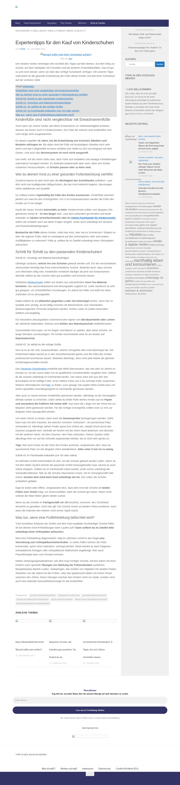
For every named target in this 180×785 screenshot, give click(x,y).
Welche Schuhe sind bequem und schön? (91, 599)
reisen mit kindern (139, 268)
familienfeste (130, 222)
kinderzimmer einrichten (134, 248)
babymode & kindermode (146, 203)
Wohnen (82, 23)
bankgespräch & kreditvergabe (138, 206)
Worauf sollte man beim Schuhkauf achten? (33, 603)
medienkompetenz (143, 254)
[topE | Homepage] (23, 10)
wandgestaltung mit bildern (136, 284)
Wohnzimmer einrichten (135, 294)
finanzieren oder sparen (145, 222)
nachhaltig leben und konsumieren (144, 262)
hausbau (135, 234)
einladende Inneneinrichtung (136, 213)
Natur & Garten (145, 158)
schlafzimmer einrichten (135, 272)
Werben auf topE (68, 768)
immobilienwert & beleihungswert (140, 238)
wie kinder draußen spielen (143, 288)
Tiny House (66, 23)
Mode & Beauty (76, 31)
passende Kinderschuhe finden (94, 595)
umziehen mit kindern (135, 278)
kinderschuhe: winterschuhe (69, 595)
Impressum (87, 768)
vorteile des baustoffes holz (144, 281)
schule (148, 271)
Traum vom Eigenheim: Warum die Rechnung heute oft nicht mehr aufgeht (151, 146)
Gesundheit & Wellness (30, 31)
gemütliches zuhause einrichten (139, 228)
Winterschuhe (35, 282)
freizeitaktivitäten (132, 225)
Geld (140, 136)
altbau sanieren (131, 203)
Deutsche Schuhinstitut (34, 368)
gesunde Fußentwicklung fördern (42, 595)
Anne (22, 49)
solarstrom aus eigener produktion (146, 275)
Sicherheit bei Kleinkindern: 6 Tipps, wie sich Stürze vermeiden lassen (97, 649)
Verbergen (28, 86)
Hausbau (51, 23)
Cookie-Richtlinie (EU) (127, 768)
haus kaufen (148, 235)
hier (48, 385)
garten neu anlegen (148, 225)
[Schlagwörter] (155, 129)
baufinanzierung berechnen (148, 209)
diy (161, 209)
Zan (70, 59)
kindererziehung (156, 245)
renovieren (153, 268)
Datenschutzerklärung (110, 718)
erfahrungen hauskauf (149, 219)
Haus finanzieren (32, 23)
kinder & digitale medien (143, 242)
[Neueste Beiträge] (135, 129)
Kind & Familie (97, 23)
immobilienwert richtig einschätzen (139, 241)
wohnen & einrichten (139, 290)
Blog (17, 23)
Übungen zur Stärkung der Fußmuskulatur (32, 599)
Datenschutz (104, 768)
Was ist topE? (48, 768)
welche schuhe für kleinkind (61, 599)
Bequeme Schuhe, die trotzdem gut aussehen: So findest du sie (62, 649)
